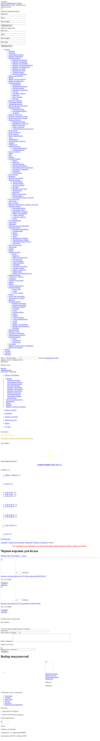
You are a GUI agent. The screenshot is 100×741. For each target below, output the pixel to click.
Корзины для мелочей (19, 60)
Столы (14, 310)
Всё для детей (13, 174)
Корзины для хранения (20, 63)
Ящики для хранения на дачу (22, 273)
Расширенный (5, 539)
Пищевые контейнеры (19, 86)
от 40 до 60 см (9, 506)
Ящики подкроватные (16, 81)
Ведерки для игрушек (16, 178)
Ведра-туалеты (13, 134)
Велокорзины (11, 398)
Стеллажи (15, 309)
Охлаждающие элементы (17, 141)
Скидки (7, 701)
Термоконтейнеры (18, 150)
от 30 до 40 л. (9, 492)
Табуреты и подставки (19, 266)
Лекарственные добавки (20, 240)
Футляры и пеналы (18, 93)
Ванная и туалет (14, 331)
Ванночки (12, 176)
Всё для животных (15, 220)
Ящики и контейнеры (16, 76)
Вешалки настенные (19, 303)
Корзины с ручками (19, 69)
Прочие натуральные (19, 74)
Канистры (15, 162)
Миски (14, 160)
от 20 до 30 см (9, 504)
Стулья (14, 321)
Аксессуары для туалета (17, 298)
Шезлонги (15, 328)
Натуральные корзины (14, 384)
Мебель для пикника (15, 347)
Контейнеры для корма (20, 238)
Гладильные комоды (15, 102)
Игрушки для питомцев (20, 229)
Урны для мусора (18, 127)
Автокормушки (17, 231)
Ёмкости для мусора (15, 115)
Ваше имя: (4, 631)
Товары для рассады (19, 270)
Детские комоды (17, 183)
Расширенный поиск (52, 358)
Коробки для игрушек (19, 189)
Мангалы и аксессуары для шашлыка (21, 346)
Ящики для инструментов (17, 79)
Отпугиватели (17, 259)
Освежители (16, 340)
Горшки (11, 249)
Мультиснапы (17, 190)
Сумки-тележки (17, 293)
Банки (11, 153)
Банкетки (12, 300)
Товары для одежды (11, 417)
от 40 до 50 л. (9, 494)
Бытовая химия (14, 330)
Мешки (11, 282)
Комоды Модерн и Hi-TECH (18, 106)
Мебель (11, 294)
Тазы (10, 137)
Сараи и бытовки (18, 263)
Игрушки (15, 187)
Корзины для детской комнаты (22, 65)
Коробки (9, 405)
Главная (3, 542)
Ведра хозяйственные (16, 136)
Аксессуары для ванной (17, 296)
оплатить (8, 353)
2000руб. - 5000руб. (11, 475)
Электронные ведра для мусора (22, 129)
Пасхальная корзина (14, 394)
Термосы (11, 143)
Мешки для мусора (18, 125)
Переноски (12, 224)
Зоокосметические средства (21, 241)
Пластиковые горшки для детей (23, 197)
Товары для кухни (11, 420)
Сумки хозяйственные (16, 286)
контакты (8, 354)
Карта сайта (9, 699)
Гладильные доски (18, 210)
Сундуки (15, 92)
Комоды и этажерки (15, 100)
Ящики (11, 77)
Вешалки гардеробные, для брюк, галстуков (23, 204)
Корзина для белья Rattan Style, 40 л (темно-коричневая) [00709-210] (23, 576)
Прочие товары (17, 196)
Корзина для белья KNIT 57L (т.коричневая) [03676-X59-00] (21, 603)
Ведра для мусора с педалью (18, 118)
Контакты (8, 703)
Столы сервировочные (20, 319)
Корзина (3, 368)
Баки (10, 155)
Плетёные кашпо (18, 72)
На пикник (12, 344)
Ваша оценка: (5, 633)
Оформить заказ (6, 370)
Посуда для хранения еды (14, 400)
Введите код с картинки (9, 649)
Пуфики (15, 316)
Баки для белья (17, 97)
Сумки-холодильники (19, 148)
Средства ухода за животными (19, 226)
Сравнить (4, 585)
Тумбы (14, 323)
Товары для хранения (12, 375)
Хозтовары (8, 413)
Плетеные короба (18, 88)
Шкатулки (15, 95)
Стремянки (16, 264)
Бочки (14, 254)
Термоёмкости (13, 139)
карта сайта (16, 3)
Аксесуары (16, 243)
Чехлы (14, 219)
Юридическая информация (14, 705)
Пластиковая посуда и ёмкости (22, 167)
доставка (8, 351)
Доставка (8, 697)
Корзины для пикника (19, 62)
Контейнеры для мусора (20, 123)
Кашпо (11, 250)
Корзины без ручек (18, 70)
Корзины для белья (13, 380)
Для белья (12, 53)
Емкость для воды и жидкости (16, 407)
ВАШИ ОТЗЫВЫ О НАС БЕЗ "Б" (50, 465)
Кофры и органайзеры (19, 213)
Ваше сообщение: (6, 641)
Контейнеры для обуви (20, 212)
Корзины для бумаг (18, 122)
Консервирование (18, 164)
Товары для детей (10, 410)
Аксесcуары (13, 222)
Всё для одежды (14, 199)
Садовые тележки (18, 268)
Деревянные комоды (15, 104)
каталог (7, 49)
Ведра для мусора (14, 132)
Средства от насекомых (16, 333)
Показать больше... (15, 58)
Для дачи (8, 427)
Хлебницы (16, 171)
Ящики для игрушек (19, 194)
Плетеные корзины (13, 385)
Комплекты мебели (18, 307)
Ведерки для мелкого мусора (18, 116)
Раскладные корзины (14, 396)
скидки (7, 349)
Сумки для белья (18, 215)
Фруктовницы (17, 173)
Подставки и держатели (20, 169)
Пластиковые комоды (19, 111)
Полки (14, 314)
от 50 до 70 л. (9, 496)
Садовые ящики (17, 261)
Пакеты (11, 284)
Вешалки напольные (19, 305)
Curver (7, 534)
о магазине (6, 3)
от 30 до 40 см (9, 515)
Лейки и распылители (19, 257)
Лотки (14, 236)
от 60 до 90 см (9, 525)
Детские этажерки (18, 185)
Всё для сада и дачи (15, 245)
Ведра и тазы (13, 130)
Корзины (12, 51)
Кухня (14, 338)
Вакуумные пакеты (18, 208)
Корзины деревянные (16, 56)
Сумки (14, 291)
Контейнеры (16, 85)
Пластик (7, 484)
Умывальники (17, 271)
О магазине (8, 696)
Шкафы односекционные (20, 326)
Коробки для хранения (20, 90)
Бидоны (11, 157)
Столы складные (18, 317)
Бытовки (15, 99)
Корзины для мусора (14, 392)
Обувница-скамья (18, 109)
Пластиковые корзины (16, 55)
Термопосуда (13, 144)
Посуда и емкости (14, 152)
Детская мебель (17, 182)
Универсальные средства (17, 335)
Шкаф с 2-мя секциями (20, 324)
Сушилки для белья (18, 217)
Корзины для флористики (21, 67)
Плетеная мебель (18, 312)
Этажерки (15, 113)
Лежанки (15, 234)
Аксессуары (13, 201)
